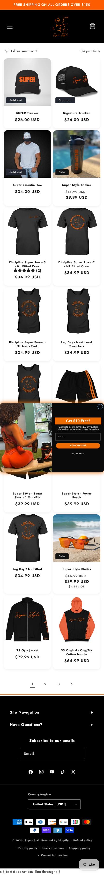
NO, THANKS (78, 454)
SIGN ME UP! (78, 445)
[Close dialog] (100, 406)
